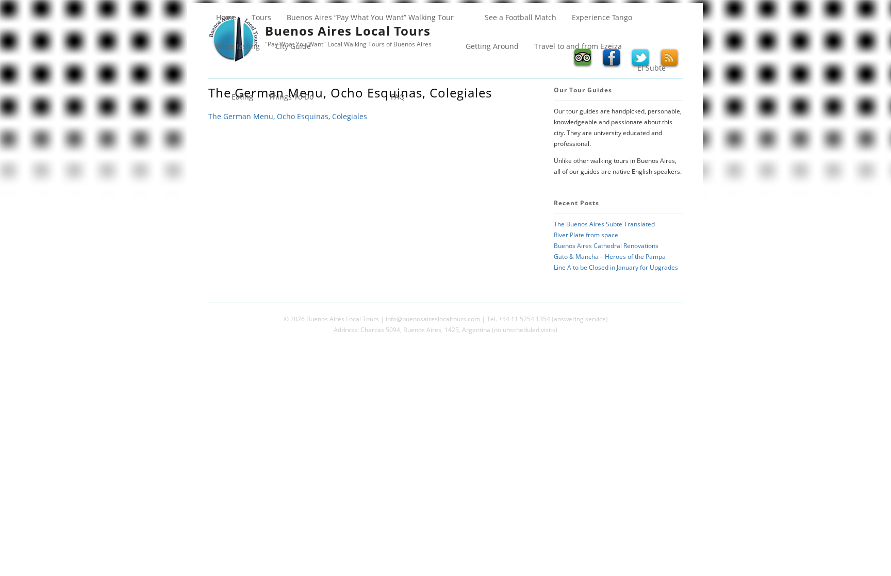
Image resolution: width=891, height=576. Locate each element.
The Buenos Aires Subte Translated (604, 224)
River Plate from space (586, 235)
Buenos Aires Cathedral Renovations (606, 245)
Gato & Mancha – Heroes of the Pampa (610, 256)
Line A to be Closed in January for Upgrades (616, 267)
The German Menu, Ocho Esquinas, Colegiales (287, 116)
